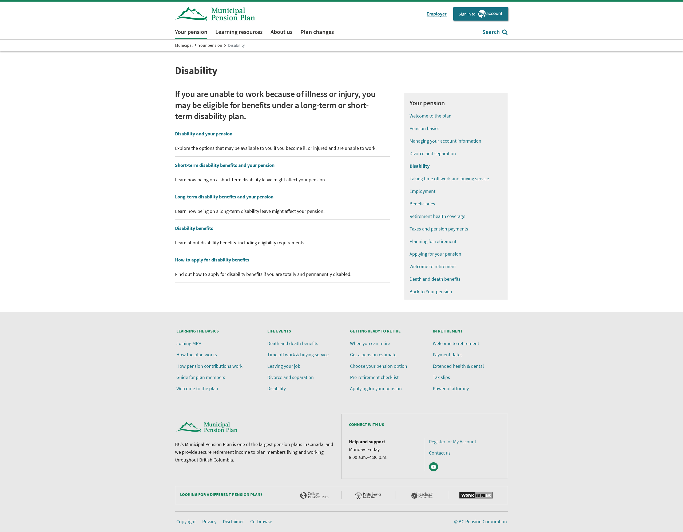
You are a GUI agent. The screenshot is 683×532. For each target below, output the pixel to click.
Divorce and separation (433, 153)
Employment (422, 191)
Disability (276, 388)
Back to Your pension (431, 291)
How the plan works (196, 354)
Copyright (186, 521)
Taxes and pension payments (439, 229)
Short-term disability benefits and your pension (225, 165)
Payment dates (448, 354)
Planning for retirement (433, 241)
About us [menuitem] (281, 32)
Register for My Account (452, 442)
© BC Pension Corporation (480, 521)
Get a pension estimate (373, 354)
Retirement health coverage (437, 216)
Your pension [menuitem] (191, 32)
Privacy (209, 521)
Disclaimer (233, 521)
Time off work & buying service (298, 354)
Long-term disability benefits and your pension (224, 197)
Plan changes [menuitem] (317, 32)
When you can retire (370, 343)
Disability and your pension (203, 134)
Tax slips (441, 377)
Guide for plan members (200, 377)
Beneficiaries (422, 204)
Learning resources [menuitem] (239, 32)
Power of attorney (451, 388)
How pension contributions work (209, 366)
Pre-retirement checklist (374, 377)
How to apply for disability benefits (212, 260)
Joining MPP (188, 343)
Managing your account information (445, 141)
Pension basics (424, 128)
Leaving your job (283, 366)
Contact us (440, 453)
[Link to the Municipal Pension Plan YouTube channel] (433, 466)
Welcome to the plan (430, 116)
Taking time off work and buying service (449, 178)
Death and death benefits (435, 279)
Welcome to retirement (433, 266)
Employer (437, 14)
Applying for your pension (435, 254)
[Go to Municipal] (215, 14)
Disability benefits (194, 228)
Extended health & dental (458, 366)
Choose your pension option (378, 366)
